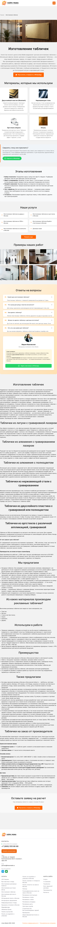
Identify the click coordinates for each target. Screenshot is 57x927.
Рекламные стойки (28, 899)
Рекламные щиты (27, 904)
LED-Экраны (5, 879)
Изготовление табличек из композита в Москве (15, 229)
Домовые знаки (37, 228)
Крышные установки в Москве (10, 905)
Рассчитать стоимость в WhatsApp (30, 75)
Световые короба (27, 906)
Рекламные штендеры (28, 902)
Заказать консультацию (9, 851)
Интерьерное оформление (9, 900)
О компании (46, 881)
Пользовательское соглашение (48, 923)
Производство (47, 890)
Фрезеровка (26, 912)
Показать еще (28, 237)
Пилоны (24, 889)
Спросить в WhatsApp (13, 158)
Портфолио (46, 884)
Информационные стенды (9, 902)
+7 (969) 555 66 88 (9, 846)
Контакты (46, 892)
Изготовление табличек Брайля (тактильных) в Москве (42, 222)
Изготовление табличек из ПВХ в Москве (13, 222)
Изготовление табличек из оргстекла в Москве (44, 215)
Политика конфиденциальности (30, 923)
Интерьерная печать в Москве (10, 898)
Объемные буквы (6, 909)
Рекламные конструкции (29, 895)
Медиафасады (5, 907)
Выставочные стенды (7, 881)
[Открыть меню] (54, 3)
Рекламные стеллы (28, 897)
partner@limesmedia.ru (8, 865)
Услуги (45, 879)
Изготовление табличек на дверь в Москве (14, 215)
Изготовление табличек (8, 892)
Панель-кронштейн (7, 911)
